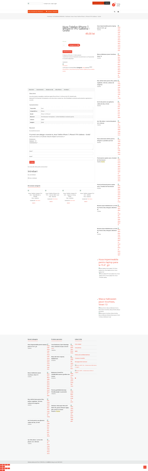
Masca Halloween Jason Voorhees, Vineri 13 (107, 301)
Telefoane (67, 16)
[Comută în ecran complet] (6, 465)
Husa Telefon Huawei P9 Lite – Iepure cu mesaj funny (69, 195)
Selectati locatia (67, 51)
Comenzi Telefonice (52, 11)
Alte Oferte (58, 89)
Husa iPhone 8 (73, 69)
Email (31, 156)
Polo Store (65, 65)
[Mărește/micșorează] (9, 465)
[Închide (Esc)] (1, 465)
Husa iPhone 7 (66, 69)
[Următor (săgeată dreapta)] (4, 466)
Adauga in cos (73, 45)
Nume (31, 151)
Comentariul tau (33, 142)
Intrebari (66, 89)
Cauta (107, 3)
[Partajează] (4, 465)
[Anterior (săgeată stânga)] (1, 466)
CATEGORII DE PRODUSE (36, 11)
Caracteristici (39, 89)
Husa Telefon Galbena (82, 69)
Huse (72, 16)
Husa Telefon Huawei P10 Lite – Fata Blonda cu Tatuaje (35, 195)
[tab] (31, 89)
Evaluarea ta (32, 139)
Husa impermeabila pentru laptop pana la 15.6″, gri (108, 262)
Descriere (31, 89)
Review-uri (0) (49, 89)
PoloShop (49, 16)
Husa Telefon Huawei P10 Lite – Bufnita (87, 194)
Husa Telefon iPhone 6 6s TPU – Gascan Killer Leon (52, 194)
